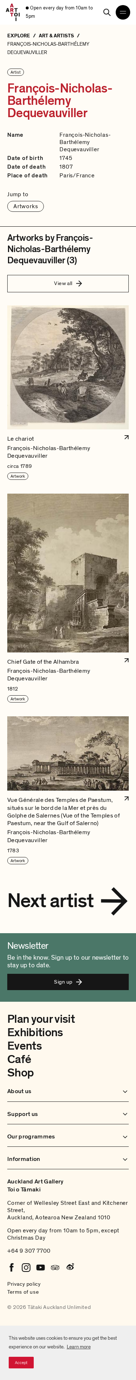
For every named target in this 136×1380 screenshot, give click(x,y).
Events (24, 1046)
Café (19, 1059)
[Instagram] (26, 1267)
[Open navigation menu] (123, 12)
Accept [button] (21, 1362)
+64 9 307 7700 (29, 1251)
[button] (68, 393)
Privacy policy (24, 1284)
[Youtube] (40, 1267)
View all (63, 283)
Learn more (79, 1346)
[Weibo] (69, 1267)
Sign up (63, 981)
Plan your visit (41, 1019)
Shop (20, 1073)
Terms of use (23, 1292)
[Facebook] (11, 1267)
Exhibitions (35, 1033)
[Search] (107, 12)
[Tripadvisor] (55, 1267)
